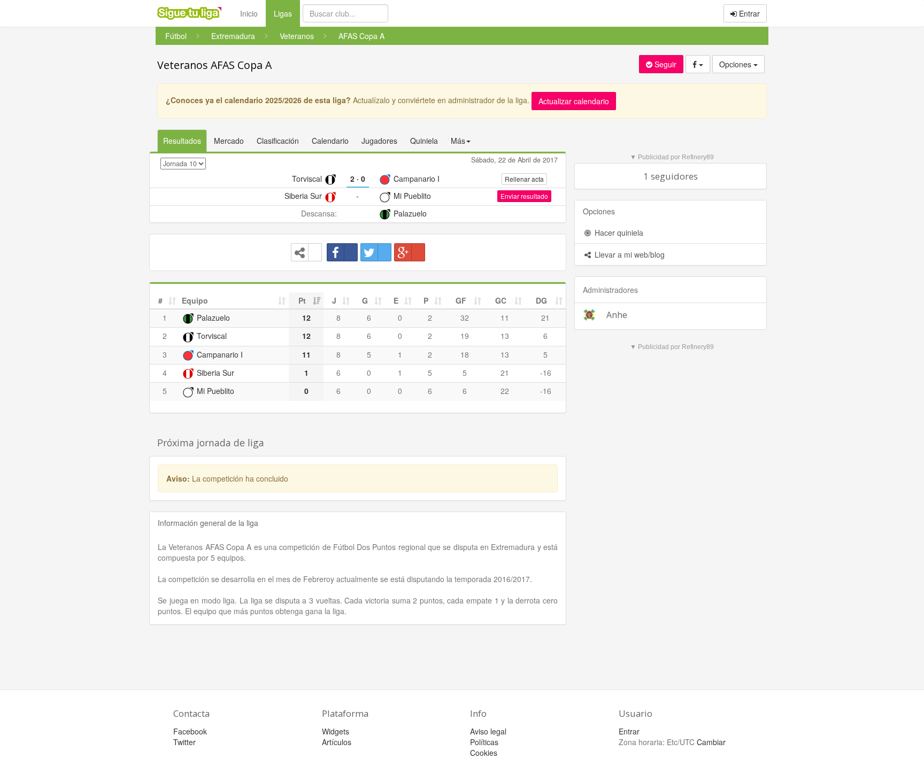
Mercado (229, 140)
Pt (302, 300)
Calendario (330, 140)
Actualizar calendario (573, 101)
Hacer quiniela (617, 232)
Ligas (287, 13)
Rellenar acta (524, 178)
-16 (545, 372)
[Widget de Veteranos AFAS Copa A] (306, 252)
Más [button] (458, 140)
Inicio (249, 13)
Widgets (335, 731)
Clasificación (278, 140)
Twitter (184, 742)
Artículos (336, 742)
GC (500, 300)
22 (504, 390)
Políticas (484, 742)
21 (545, 317)
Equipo (195, 300)
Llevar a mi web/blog (628, 254)
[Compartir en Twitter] (375, 252)
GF (461, 300)
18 (464, 354)
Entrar (748, 13)
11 (504, 317)
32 (464, 317)
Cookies (483, 752)
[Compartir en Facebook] (342, 252)
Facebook (190, 731)
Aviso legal (488, 731)
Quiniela (424, 140)
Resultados (182, 140)
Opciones (736, 64)
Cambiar (711, 742)
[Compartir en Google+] (409, 252)
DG (541, 300)
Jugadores (379, 140)
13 (504, 335)
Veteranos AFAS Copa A (214, 65)
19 (464, 335)
